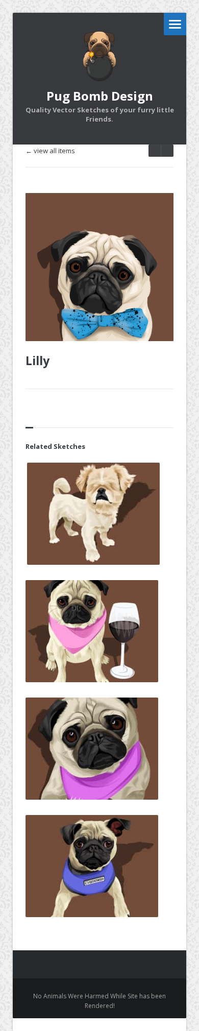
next (154, 151)
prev (167, 151)
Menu (175, 24)
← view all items (50, 151)
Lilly (37, 360)
